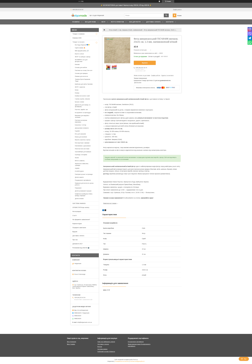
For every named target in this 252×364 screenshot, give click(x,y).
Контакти (169, 22)
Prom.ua (135, 359)
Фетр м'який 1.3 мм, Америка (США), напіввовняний (125, 30)
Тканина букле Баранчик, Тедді (82, 80)
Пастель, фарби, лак (81, 109)
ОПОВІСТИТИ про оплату (80, 207)
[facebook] (103, 210)
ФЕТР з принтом (80, 87)
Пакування (78, 188)
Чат (245, 359)
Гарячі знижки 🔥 (80, 48)
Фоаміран (76, 22)
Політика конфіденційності (137, 361)
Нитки (76, 90)
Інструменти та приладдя (83, 112)
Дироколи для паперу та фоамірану (82, 105)
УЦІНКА (77, 168)
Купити (145, 63)
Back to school (79, 54)
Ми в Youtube (71, 344)
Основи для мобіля (81, 67)
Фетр (103, 22)
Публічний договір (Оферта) (106, 351)
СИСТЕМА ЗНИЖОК (79, 203)
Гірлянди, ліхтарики (81, 154)
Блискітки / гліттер (80, 125)
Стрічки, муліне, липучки (82, 99)
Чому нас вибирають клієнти (106, 341)
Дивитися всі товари (109, 203)
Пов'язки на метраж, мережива (81, 121)
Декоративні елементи (82, 128)
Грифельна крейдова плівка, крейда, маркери (84, 194)
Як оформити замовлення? (81, 219)
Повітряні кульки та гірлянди (84, 174)
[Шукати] (166, 15)
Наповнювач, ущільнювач (83, 146)
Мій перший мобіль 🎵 (82, 50)
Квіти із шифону (80, 160)
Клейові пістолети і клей (82, 96)
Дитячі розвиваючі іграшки (83, 191)
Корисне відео (77, 223)
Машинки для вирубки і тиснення (82, 116)
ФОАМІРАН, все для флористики (81, 60)
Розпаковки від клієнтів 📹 (80, 248)
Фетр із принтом (117, 22)
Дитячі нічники (79, 198)
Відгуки (74, 231)
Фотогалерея (76, 211)
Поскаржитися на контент (122, 361)
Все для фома (90, 22)
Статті (74, 215)
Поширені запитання (79, 227)
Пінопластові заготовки (82, 148)
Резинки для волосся (81, 76)
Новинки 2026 (76, 38)
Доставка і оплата (153, 22)
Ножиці (77, 93)
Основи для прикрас (81, 73)
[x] (105, 210)
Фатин (77, 157)
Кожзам (77, 64)
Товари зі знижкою (78, 34)
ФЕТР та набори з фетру (82, 56)
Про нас (75, 239)
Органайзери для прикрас (83, 151)
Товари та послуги (78, 42)
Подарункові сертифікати (83, 180)
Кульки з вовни (79, 102)
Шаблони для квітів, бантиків (84, 84)
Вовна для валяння (81, 137)
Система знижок (102, 349)
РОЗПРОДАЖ (79, 171)
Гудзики (77, 131)
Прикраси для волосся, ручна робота (84, 184)
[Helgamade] (78, 17)
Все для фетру (135, 22)
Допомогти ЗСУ (77, 244)
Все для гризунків (80, 134)
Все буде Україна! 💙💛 (82, 45)
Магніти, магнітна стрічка (82, 140)
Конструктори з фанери (82, 143)
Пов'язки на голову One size (83, 70)
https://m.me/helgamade (81, 310)
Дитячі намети (79, 177)
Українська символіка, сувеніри (81, 164)
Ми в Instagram (71, 341)
